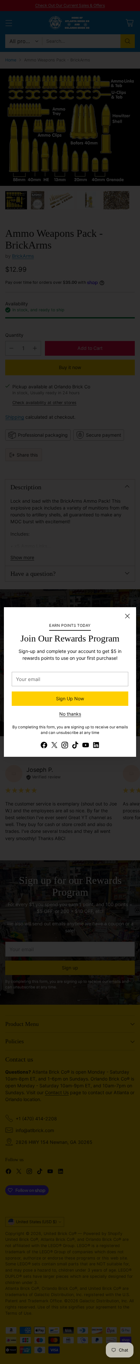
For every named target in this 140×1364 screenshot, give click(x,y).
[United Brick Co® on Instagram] (65, 746)
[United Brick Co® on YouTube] (86, 746)
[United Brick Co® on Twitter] (54, 746)
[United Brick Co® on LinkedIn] (96, 746)
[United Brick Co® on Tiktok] (75, 746)
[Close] (127, 616)
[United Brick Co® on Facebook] (44, 746)
